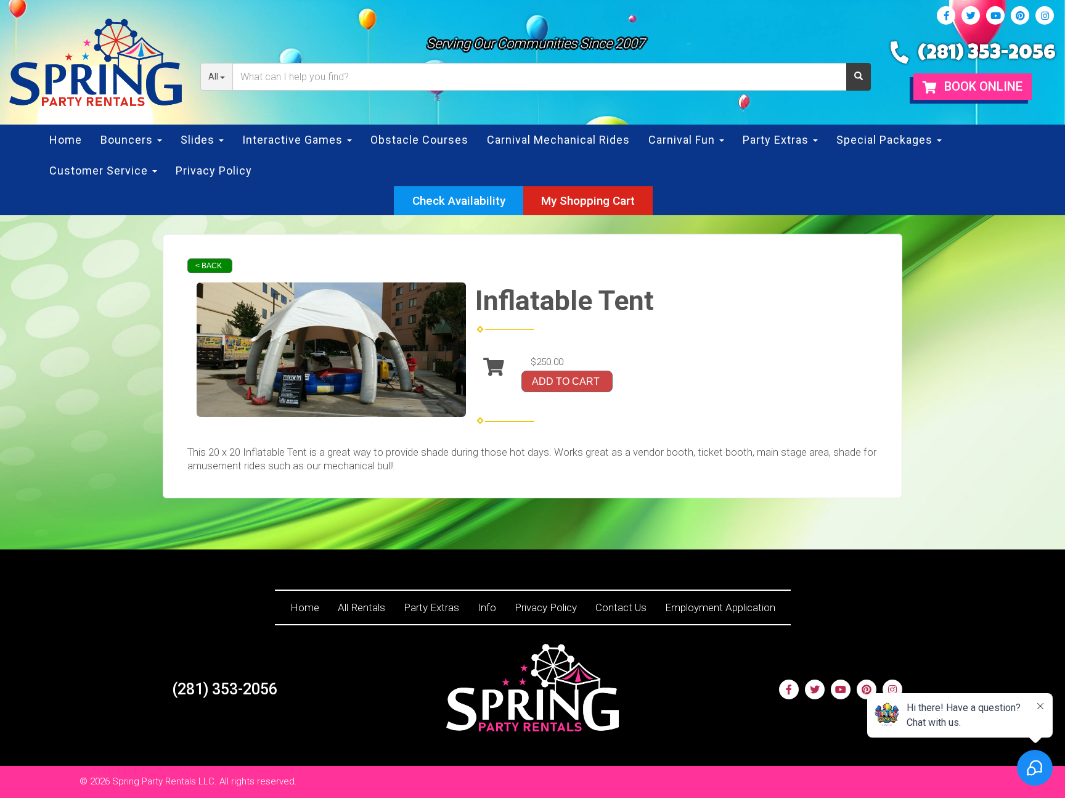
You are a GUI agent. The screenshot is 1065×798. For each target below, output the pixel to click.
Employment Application (720, 607)
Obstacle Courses (419, 139)
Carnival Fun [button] (683, 139)
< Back (208, 265)
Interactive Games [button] (294, 139)
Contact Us (621, 607)
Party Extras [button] (777, 139)
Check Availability (458, 201)
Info (487, 607)
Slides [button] (199, 139)
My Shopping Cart (588, 201)
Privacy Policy (214, 170)
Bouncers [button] (128, 139)
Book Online (981, 86)
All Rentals (361, 607)
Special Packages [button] (886, 139)
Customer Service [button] (100, 170)
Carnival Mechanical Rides (558, 139)
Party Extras (431, 607)
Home (65, 139)
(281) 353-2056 (987, 54)
